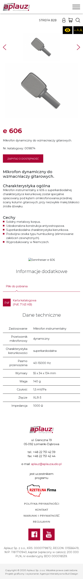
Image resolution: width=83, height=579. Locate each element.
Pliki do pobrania (17, 286)
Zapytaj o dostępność (23, 158)
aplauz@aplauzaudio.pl (46, 464)
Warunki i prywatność (41, 515)
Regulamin (41, 521)
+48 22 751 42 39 (44, 452)
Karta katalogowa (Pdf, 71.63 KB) (20, 302)
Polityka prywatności (41, 503)
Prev (4, 47)
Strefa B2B (48, 20)
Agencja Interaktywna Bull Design (59, 573)
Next (78, 47)
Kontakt (41, 509)
